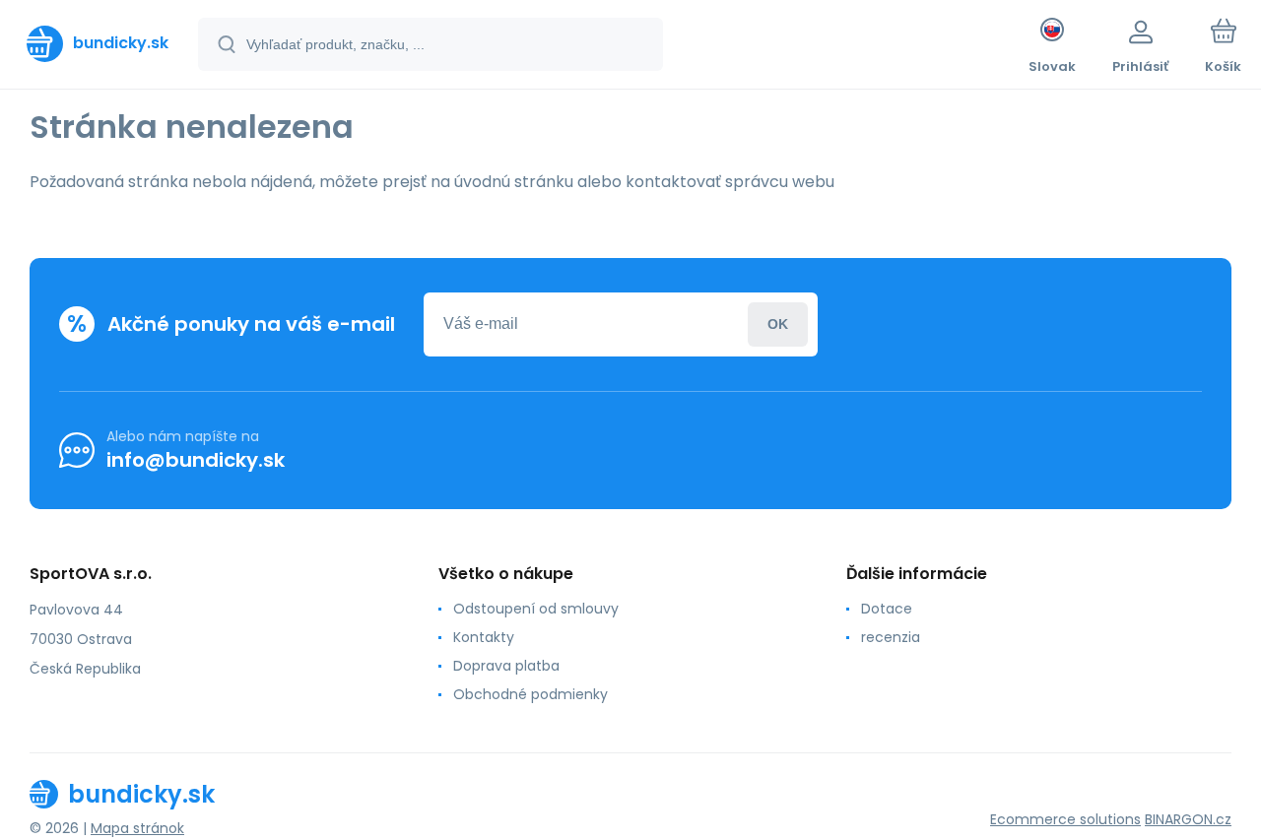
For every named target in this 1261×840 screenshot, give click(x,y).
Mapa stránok (137, 828)
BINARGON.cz (1188, 819)
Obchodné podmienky (530, 694)
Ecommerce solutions (1065, 819)
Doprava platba (506, 666)
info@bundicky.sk (195, 460)
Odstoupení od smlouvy (536, 608)
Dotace (886, 608)
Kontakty (483, 637)
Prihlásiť (778, 324)
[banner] (97, 43)
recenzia (890, 637)
